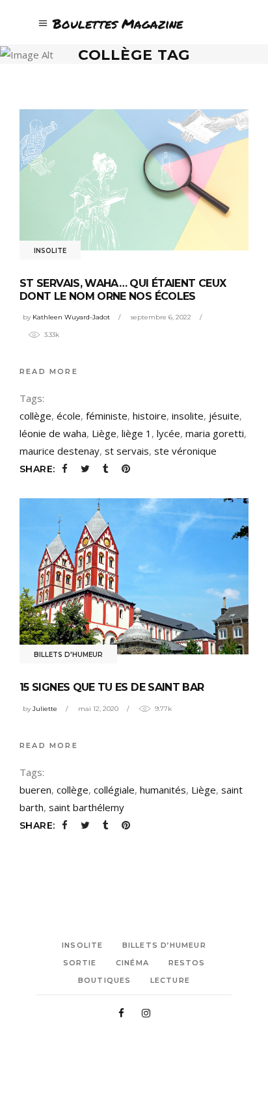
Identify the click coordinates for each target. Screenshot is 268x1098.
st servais (127, 450)
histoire (150, 415)
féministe (106, 415)
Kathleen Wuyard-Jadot (71, 317)
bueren (35, 789)
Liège (104, 433)
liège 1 (137, 433)
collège (35, 415)
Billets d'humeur (68, 654)
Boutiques (104, 980)
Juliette (45, 708)
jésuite (224, 415)
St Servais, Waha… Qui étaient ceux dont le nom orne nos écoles (123, 289)
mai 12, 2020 (98, 708)
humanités (163, 789)
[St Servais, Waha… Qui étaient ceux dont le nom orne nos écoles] (134, 179)
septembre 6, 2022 (161, 317)
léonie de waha (53, 433)
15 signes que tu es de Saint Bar (112, 687)
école (69, 415)
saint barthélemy (86, 807)
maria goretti (214, 433)
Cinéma (132, 962)
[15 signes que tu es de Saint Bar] (134, 576)
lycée (168, 433)
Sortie (80, 962)
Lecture (170, 980)
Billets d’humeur (164, 945)
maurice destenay (60, 450)
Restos (187, 962)
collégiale (114, 789)
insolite (188, 415)
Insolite (50, 251)
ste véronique (185, 450)
